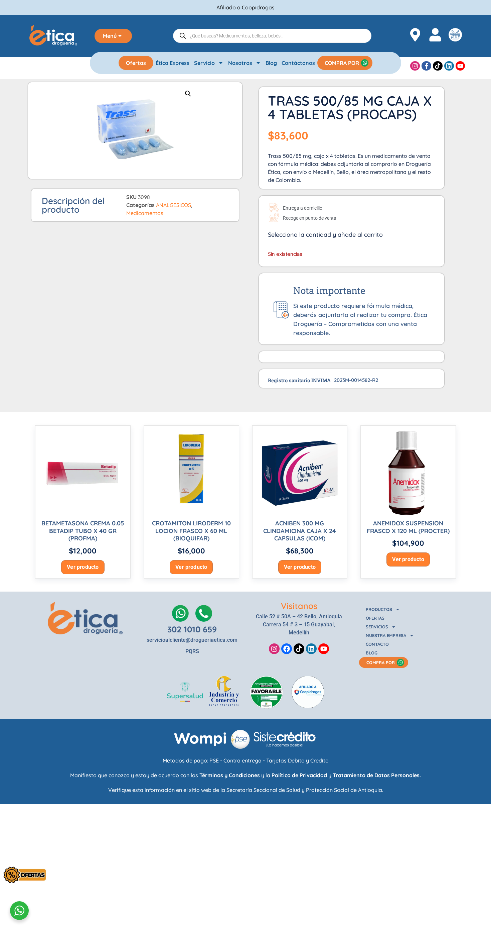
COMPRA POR (342, 63)
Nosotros (240, 63)
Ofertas (136, 63)
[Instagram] (415, 66)
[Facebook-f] (426, 66)
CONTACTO (377, 644)
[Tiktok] (438, 66)
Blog (271, 63)
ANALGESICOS (173, 205)
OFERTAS (375, 618)
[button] (188, 94)
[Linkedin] (449, 66)
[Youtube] (460, 66)
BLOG (371, 652)
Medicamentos (144, 213)
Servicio (204, 63)
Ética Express (172, 63)
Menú (110, 35)
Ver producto (83, 567)
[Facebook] (286, 648)
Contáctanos (298, 63)
